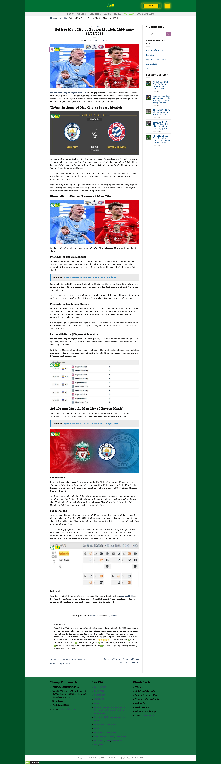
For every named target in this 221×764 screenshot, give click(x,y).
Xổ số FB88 (99, 691)
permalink (113, 616)
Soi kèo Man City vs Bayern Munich (68, 92)
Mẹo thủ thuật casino (156, 59)
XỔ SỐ (107, 13)
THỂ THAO (95, 13)
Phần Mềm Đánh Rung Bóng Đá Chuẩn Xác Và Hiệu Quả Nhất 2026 (161, 139)
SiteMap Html (148, 715)
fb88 (96, 717)
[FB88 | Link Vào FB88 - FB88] (110, 6)
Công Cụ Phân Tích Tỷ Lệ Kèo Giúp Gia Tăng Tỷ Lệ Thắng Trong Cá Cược (161, 99)
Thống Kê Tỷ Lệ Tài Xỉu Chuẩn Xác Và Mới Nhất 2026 (161, 112)
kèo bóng (150, 55)
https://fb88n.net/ (69, 709)
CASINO (82, 13)
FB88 (70, 13)
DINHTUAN (104, 40)
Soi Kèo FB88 (100, 699)
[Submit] (168, 34)
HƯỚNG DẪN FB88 (154, 50)
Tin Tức (149, 68)
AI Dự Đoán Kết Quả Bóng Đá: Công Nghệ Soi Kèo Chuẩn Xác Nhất (162, 85)
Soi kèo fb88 (61, 18)
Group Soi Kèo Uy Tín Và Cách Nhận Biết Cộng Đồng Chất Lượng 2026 (161, 125)
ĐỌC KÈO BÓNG (145, 13)
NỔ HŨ (117, 13)
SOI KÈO (129, 13)
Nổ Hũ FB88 (99, 695)
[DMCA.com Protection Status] (32, 762)
